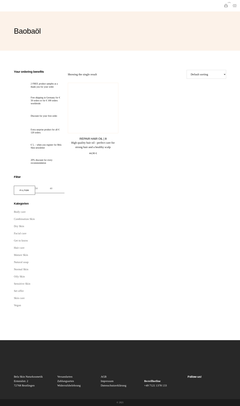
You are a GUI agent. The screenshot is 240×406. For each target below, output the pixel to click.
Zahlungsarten (65, 381)
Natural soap (21, 262)
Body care (20, 211)
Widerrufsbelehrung (69, 385)
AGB (103, 376)
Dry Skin (19, 226)
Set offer (19, 290)
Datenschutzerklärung (113, 385)
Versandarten (64, 376)
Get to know (21, 240)
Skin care (19, 298)
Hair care (19, 247)
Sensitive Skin (22, 283)
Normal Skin (21, 269)
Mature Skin (21, 255)
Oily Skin (19, 276)
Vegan (17, 305)
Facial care (20, 233)
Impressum (107, 381)
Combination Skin (24, 219)
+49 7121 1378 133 (155, 385)
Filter (24, 190)
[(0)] (226, 5)
